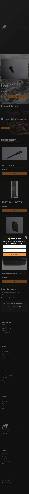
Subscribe (14, 255)
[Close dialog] (26, 237)
